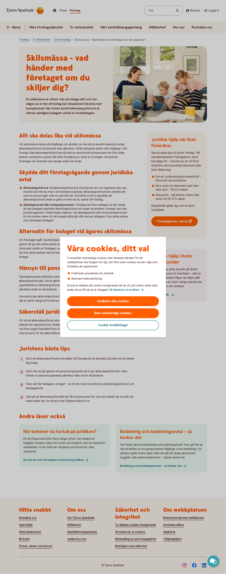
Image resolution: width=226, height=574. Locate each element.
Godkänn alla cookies (113, 301)
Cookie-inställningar (113, 325)
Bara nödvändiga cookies (113, 313)
